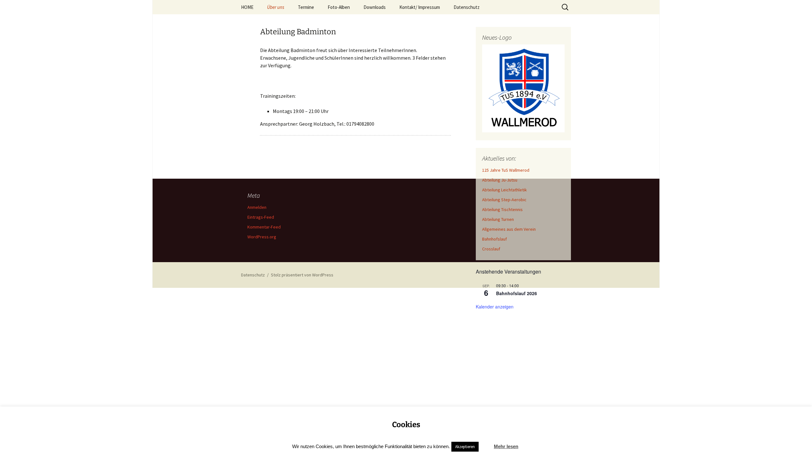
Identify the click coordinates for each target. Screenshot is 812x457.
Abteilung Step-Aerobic (504, 199)
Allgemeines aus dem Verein (509, 229)
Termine (306, 7)
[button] (485, 444)
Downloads (374, 7)
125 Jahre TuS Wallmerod (505, 170)
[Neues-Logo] (523, 88)
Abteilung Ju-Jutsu (499, 180)
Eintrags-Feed (260, 217)
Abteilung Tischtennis (502, 209)
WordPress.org (261, 237)
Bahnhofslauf (494, 239)
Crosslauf (491, 249)
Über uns (275, 7)
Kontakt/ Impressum (419, 7)
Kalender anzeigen (495, 306)
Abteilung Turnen (498, 219)
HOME (247, 7)
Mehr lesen (506, 446)
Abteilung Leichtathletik (504, 190)
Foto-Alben (339, 7)
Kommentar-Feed (264, 227)
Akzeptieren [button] (465, 446)
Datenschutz (467, 7)
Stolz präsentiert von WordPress (302, 275)
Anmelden (256, 207)
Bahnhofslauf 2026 (516, 293)
